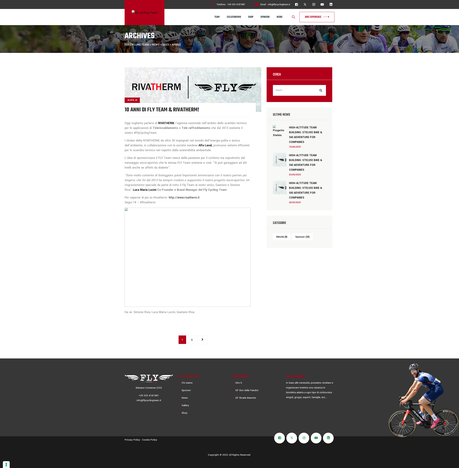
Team (217, 17)
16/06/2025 (295, 146)
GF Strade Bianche (245, 398)
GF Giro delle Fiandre (246, 390)
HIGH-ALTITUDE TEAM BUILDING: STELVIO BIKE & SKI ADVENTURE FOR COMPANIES (305, 135)
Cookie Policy (149, 439)
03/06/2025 (295, 174)
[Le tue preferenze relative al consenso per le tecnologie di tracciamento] (6, 464)
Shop (250, 17)
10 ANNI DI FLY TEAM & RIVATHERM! (162, 110)
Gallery (185, 405)
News (279, 17)
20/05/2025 (295, 202)
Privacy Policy (132, 439)
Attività (281, 236)
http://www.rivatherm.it (184, 197)
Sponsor (265, 17)
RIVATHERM (166, 123)
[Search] (293, 17)
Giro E (238, 382)
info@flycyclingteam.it (279, 4)
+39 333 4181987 (236, 4)
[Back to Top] (451, 462)
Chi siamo (187, 382)
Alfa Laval (205, 145)
